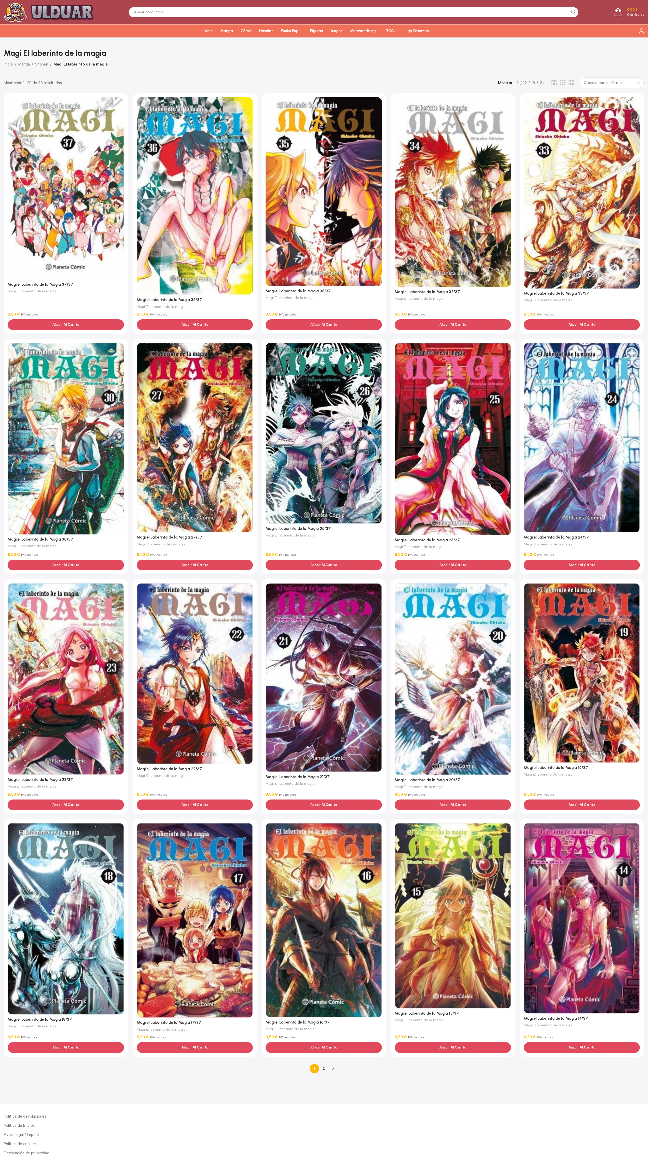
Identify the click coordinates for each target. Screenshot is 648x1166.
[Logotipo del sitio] (51, 11)
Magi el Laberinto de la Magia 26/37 (298, 528)
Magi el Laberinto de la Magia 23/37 (40, 779)
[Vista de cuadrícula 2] (554, 82)
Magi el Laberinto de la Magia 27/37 (169, 537)
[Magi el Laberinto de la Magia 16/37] (324, 920)
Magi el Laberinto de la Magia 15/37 (427, 1013)
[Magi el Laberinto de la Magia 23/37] (66, 679)
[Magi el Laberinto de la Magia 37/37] (66, 188)
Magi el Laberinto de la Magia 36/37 (169, 299)
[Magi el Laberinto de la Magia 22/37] (195, 673)
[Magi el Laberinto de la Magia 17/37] (195, 920)
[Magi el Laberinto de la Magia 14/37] (582, 918)
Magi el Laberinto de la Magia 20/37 (427, 780)
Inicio (8, 64)
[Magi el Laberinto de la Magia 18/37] (66, 919)
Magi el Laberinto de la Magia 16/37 (298, 1022)
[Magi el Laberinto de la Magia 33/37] (582, 193)
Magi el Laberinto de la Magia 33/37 (556, 293)
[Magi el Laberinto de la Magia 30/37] (66, 439)
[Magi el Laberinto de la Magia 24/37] (582, 438)
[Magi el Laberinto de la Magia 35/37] (324, 191)
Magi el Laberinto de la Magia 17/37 (169, 1022)
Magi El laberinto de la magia (32, 291)
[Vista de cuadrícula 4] (571, 82)
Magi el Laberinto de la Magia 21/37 (298, 777)
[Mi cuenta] (642, 31)
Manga (24, 64)
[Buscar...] (573, 12)
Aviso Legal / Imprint (21, 1134)
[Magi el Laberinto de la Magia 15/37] (453, 916)
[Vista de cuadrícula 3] (562, 82)
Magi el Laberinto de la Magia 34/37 (427, 292)
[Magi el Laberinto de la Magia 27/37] (195, 438)
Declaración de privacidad (26, 1153)
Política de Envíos (19, 1125)
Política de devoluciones (25, 1116)
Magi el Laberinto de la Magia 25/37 (427, 540)
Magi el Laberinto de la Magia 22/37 (169, 769)
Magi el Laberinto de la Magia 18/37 (40, 1019)
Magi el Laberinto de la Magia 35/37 (298, 291)
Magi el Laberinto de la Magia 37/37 (40, 284)
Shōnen (41, 64)
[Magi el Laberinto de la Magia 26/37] (324, 433)
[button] (66, 324)
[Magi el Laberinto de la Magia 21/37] (324, 677)
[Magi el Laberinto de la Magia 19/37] (582, 673)
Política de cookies (20, 1144)
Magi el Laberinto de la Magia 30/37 (40, 539)
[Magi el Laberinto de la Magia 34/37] (453, 192)
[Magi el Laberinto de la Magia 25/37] (453, 439)
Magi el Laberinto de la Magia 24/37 (556, 537)
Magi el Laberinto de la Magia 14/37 (556, 1018)
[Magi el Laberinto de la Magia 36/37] (195, 196)
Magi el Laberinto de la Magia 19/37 (556, 767)
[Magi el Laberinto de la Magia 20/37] (453, 679)
